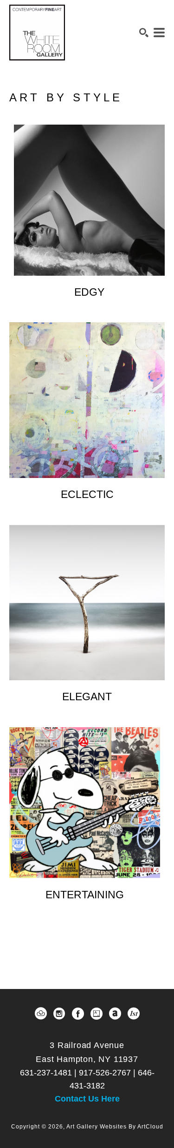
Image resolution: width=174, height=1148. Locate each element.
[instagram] (59, 1014)
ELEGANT (87, 696)
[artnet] (115, 1014)
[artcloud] (41, 1014)
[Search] (143, 32)
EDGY (89, 292)
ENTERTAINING (84, 895)
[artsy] (96, 1014)
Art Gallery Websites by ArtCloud (114, 1126)
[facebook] (78, 1014)
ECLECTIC (87, 494)
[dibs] (134, 1014)
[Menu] (159, 32)
